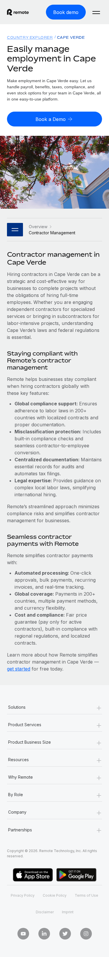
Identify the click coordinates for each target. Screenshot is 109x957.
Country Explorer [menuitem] (30, 37)
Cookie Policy (55, 895)
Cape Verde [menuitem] (71, 37)
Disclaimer (45, 912)
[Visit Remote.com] (18, 12)
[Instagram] (86, 934)
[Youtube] (23, 934)
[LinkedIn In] (44, 934)
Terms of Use (86, 895)
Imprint (68, 912)
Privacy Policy (23, 895)
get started (18, 669)
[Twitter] (65, 934)
